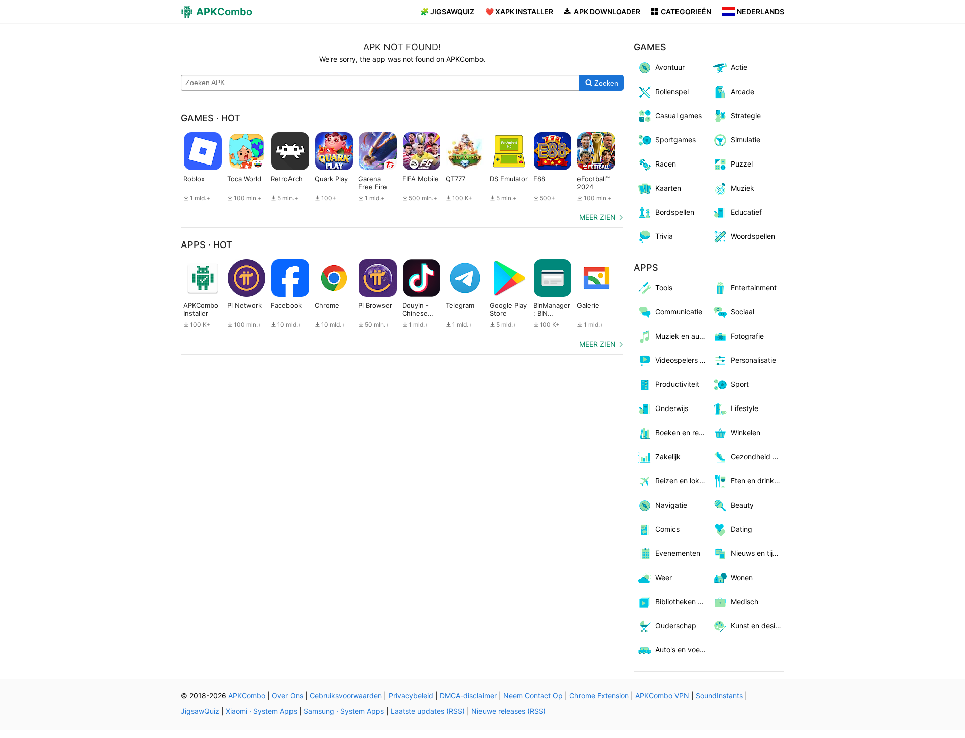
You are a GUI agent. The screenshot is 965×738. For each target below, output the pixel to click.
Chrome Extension (599, 695)
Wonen (742, 577)
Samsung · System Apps (344, 711)
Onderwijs (671, 408)
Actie (739, 67)
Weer (663, 577)
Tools (663, 287)
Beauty (742, 505)
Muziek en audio (682, 336)
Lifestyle (744, 408)
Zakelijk (668, 456)
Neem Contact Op (533, 695)
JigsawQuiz (200, 711)
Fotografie (747, 336)
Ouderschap (675, 625)
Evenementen (677, 553)
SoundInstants (719, 695)
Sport (740, 384)
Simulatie (745, 139)
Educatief (746, 212)
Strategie (746, 115)
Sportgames (675, 139)
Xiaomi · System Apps (261, 711)
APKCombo (246, 695)
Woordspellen (753, 236)
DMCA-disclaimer (468, 695)
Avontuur (670, 67)
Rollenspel (672, 91)
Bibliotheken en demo (682, 601)
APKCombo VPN (662, 695)
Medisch (744, 601)
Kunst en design (757, 625)
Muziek (742, 188)
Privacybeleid (411, 695)
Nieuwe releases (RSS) (508, 711)
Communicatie (678, 311)
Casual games (678, 115)
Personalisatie (753, 360)
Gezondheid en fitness (758, 456)
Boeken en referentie (682, 432)
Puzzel (742, 163)
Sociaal (742, 311)
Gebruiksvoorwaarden (346, 695)
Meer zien (597, 217)
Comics (667, 529)
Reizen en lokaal (682, 480)
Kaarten (668, 188)
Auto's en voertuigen (682, 649)
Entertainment (754, 287)
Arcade (742, 91)
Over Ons (287, 695)
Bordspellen (674, 212)
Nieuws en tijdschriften (758, 553)
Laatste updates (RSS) (428, 711)
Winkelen (745, 432)
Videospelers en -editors (682, 360)
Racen (665, 163)
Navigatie (671, 505)
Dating (741, 529)
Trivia (664, 236)
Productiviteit (677, 384)
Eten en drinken (756, 480)
